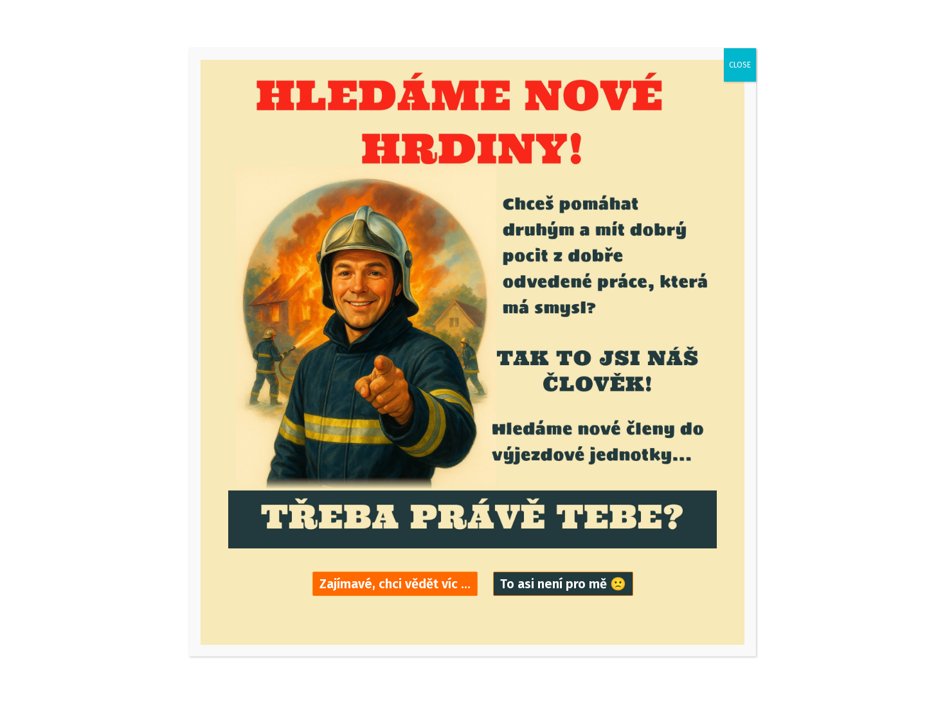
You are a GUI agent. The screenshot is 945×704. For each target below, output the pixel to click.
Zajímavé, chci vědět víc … (395, 583)
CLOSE (740, 64)
